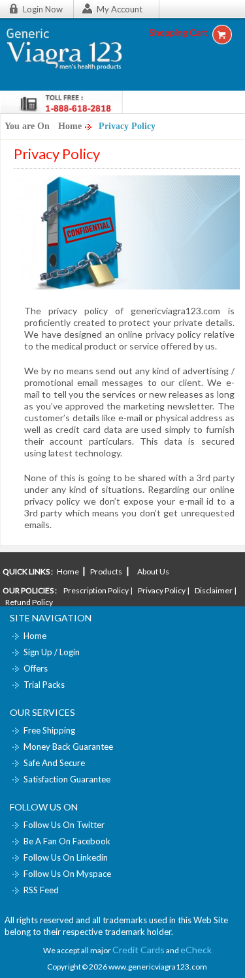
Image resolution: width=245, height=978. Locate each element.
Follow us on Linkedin (66, 857)
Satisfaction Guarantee (67, 779)
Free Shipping (49, 730)
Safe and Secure (54, 763)
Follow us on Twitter (64, 825)
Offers (36, 668)
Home (70, 126)
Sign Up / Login (52, 652)
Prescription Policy (96, 590)
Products (106, 571)
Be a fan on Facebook (67, 841)
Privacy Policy (162, 590)
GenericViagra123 (70, 53)
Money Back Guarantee (68, 746)
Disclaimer (214, 590)
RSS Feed (41, 890)
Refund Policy (29, 602)
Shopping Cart (178, 32)
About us (152, 571)
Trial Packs (44, 684)
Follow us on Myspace (67, 873)
